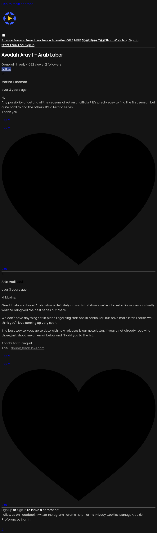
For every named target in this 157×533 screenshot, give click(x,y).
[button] (3, 35)
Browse (7, 40)
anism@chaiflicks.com (27, 348)
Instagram (56, 514)
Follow (6, 69)
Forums (19, 40)
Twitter (41, 514)
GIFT (69, 40)
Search (31, 40)
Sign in (133, 40)
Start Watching (117, 40)
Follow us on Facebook (19, 514)
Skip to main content (17, 4)
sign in (21, 510)
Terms (89, 514)
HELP (77, 40)
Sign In (29, 45)
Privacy (101, 514)
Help (80, 514)
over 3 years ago (14, 90)
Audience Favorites (51, 40)
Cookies (113, 514)
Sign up (7, 510)
